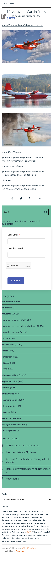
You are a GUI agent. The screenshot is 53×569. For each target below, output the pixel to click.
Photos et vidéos (10, 375)
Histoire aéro (34, 16)
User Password (15, 248)
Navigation (7, 356)
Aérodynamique (11, 400)
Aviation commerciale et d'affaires (20, 326)
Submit (15, 280)
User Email (13, 234)
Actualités (6, 313)
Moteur (7, 412)
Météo (5, 350)
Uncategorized (9, 430)
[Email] (39, 198)
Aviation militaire (11, 332)
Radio (6, 363)
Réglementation (9, 381)
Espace (6, 338)
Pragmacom (20, 551)
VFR (5, 369)
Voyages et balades (11, 424)
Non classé (7, 307)
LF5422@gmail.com (29, 548)
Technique (7, 393)
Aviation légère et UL (13, 320)
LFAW (28, 532)
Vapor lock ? (12, 478)
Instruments (9, 406)
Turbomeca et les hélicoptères (22, 445)
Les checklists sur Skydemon (21, 452)
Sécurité (6, 387)
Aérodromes (8, 301)
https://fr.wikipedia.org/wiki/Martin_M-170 (22, 25)
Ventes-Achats (9, 418)
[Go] (46, 212)
